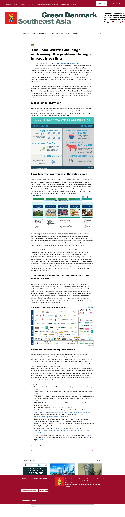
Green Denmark (69, 15)
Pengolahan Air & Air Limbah (40, 33)
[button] (100, 33)
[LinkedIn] (113, 3)
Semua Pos (26, 33)
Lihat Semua (99, 460)
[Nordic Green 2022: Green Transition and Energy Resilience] (35, 470)
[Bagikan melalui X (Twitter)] (36, 445)
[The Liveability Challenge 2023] (62, 470)
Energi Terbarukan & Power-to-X (61, 33)
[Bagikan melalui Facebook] (32, 445)
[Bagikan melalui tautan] (44, 445)
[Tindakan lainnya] (93, 45)
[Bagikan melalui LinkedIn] (40, 445)
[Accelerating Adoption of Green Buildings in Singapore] (90, 470)
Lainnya (75, 33)
